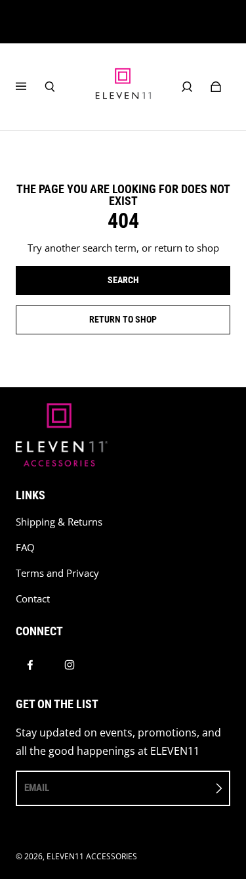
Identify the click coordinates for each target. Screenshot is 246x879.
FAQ (25, 547)
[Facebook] (30, 664)
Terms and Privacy (57, 573)
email (36, 788)
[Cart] (215, 86)
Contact (33, 599)
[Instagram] (69, 664)
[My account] (187, 86)
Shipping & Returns (59, 522)
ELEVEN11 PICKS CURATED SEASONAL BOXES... (123, 21)
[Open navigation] (30, 86)
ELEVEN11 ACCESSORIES (92, 856)
